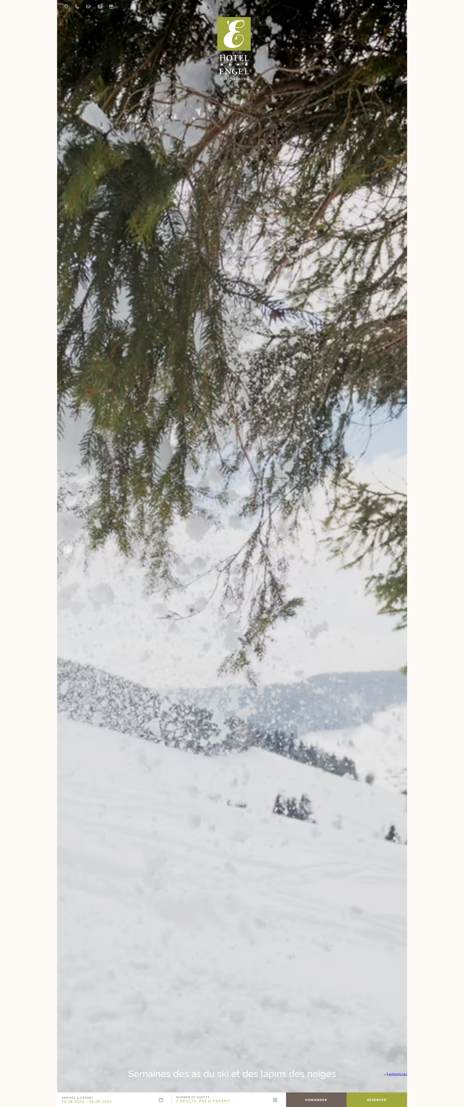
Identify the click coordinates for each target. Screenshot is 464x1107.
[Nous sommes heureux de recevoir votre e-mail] (89, 6)
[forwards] (396, 549)
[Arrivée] (67, 6)
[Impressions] (101, 6)
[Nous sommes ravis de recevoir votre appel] (78, 6)
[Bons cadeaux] (112, 6)
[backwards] (67, 549)
